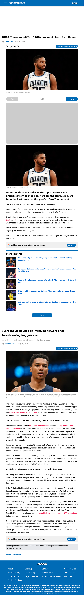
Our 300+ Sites (70, 569)
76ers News (17, 554)
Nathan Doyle (10, 344)
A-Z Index (68, 576)
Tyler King (9, 42)
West (17, 220)
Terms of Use (69, 573)
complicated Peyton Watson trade (23, 412)
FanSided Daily (14, 573)
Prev (12, 99)
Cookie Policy (13, 576)
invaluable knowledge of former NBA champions (57, 513)
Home (8, 554)
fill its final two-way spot (39, 426)
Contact (45, 569)
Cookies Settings (15, 580)
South (8, 220)
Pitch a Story (30, 573)
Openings (29, 569)
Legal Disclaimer (31, 576)
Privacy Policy (47, 573)
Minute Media (13, 585)
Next (72, 99)
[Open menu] (5, 3)
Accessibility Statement (51, 576)
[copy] (18, 46)
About (10, 569)
